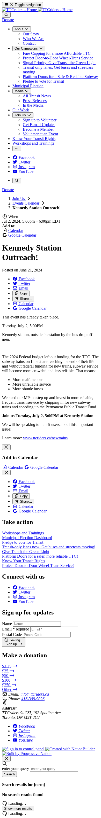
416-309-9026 (33, 699)
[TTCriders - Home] (37, 9)
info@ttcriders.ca (34, 694)
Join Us (19, 198)
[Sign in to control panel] (23, 749)
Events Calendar (26, 203)
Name (7, 623)
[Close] (6, 447)
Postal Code (12, 634)
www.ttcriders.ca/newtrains (45, 438)
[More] (16, 148)
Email (15, 629)
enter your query (15, 768)
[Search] (6, 15)
